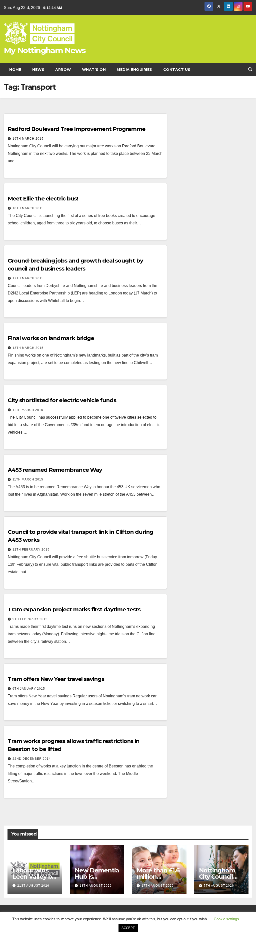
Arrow (63, 69)
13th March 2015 (28, 348)
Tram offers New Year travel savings (56, 679)
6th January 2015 (28, 688)
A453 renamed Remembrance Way (55, 470)
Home (15, 69)
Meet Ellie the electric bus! (43, 198)
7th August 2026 (219, 885)
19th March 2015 (28, 138)
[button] (250, 69)
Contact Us (176, 69)
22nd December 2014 (31, 758)
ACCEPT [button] (128, 928)
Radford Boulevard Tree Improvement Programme (76, 129)
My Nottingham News (45, 50)
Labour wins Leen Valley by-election (34, 876)
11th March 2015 (27, 410)
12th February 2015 (31, 549)
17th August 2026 (158, 885)
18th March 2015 (28, 208)
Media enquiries (134, 69)
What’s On (94, 69)
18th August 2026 (96, 885)
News (38, 69)
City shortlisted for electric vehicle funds (62, 400)
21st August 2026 (33, 885)
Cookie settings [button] (226, 919)
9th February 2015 (30, 619)
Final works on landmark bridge (51, 338)
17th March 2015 (28, 278)
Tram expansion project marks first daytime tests (74, 609)
